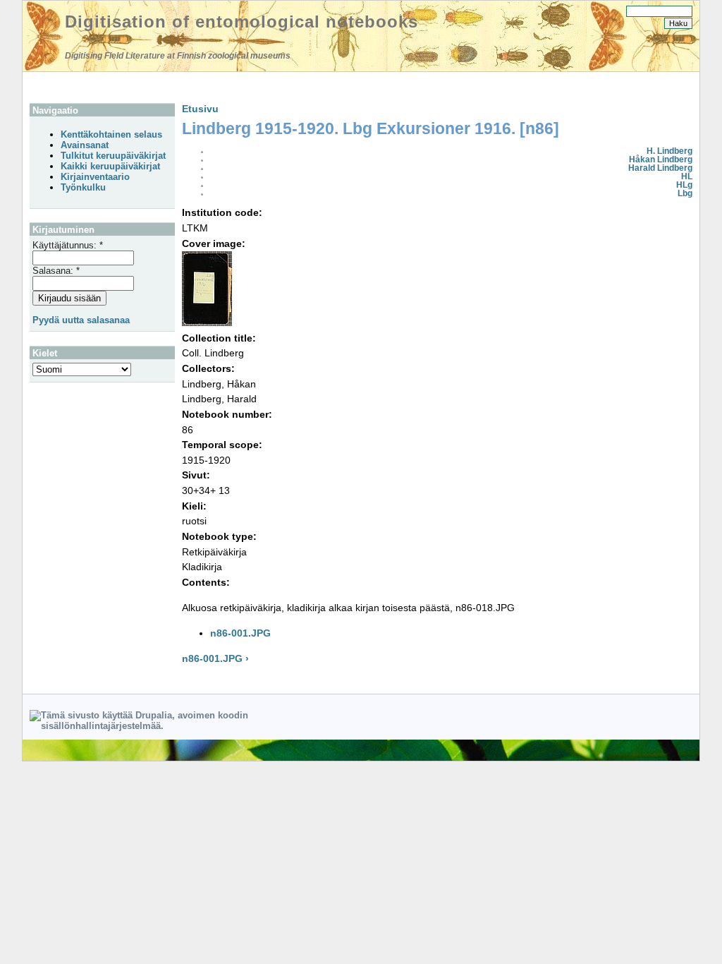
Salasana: (56, 270)
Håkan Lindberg (660, 159)
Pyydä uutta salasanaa (81, 320)
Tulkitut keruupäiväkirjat (113, 155)
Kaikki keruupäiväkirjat (110, 166)
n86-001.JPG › (215, 658)
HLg (684, 185)
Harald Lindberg (660, 168)
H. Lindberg (669, 151)
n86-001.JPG (240, 633)
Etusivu (200, 108)
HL (686, 176)
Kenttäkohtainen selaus (111, 134)
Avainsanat (85, 145)
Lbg (685, 193)
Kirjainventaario (95, 176)
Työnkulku (83, 187)
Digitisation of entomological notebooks (241, 21)
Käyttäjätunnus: (67, 245)
